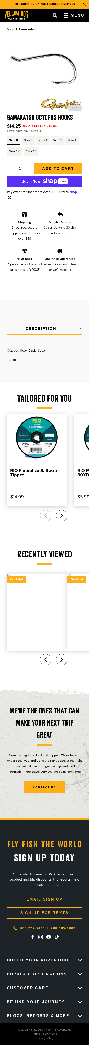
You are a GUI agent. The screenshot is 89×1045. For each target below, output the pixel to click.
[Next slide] (61, 515)
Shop (10, 29)
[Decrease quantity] (11, 168)
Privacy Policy (26, 1038)
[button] (44, 329)
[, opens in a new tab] (32, 937)
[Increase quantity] (25, 168)
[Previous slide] (45, 515)
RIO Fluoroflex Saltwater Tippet (35, 472)
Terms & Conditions (28, 1034)
